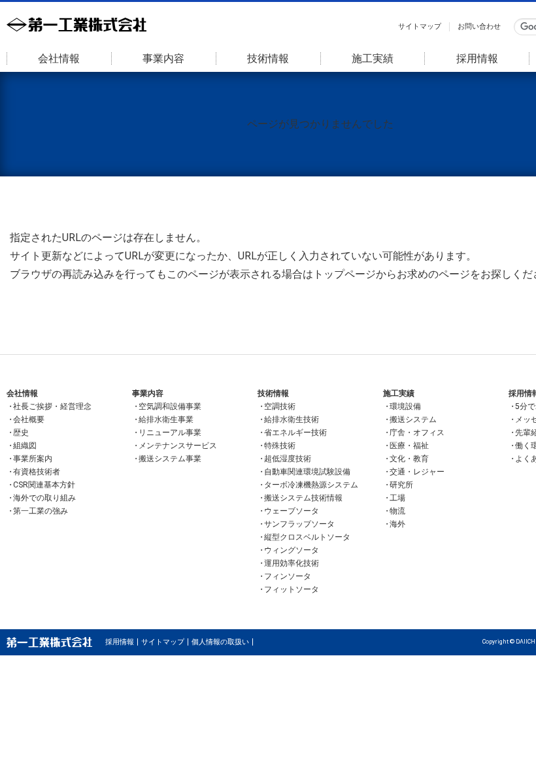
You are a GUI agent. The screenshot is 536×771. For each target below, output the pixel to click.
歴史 (21, 432)
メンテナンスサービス (178, 445)
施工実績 (373, 58)
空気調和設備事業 (170, 406)
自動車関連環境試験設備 (307, 471)
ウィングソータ (291, 550)
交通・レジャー (417, 471)
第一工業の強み (40, 511)
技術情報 (268, 58)
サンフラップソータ (299, 524)
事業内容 (163, 58)
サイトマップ (419, 26)
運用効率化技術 (291, 563)
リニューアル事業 (170, 432)
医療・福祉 (409, 445)
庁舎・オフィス (417, 432)
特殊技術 (279, 445)
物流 (397, 511)
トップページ (344, 274)
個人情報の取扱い (220, 642)
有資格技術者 (36, 471)
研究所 (401, 484)
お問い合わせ (479, 26)
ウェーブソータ (291, 511)
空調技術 (279, 406)
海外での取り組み (44, 497)
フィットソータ (291, 589)
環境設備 (405, 406)
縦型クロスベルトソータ (307, 537)
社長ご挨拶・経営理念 (52, 406)
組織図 (25, 445)
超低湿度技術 (287, 458)
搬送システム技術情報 (303, 497)
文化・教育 (409, 458)
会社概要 (28, 419)
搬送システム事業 (170, 458)
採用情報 (477, 58)
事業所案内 (32, 458)
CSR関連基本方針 (44, 484)
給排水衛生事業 (166, 419)
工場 (397, 497)
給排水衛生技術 (291, 419)
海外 (397, 524)
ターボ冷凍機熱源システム (311, 484)
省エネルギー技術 (295, 432)
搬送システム (413, 419)
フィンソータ (287, 576)
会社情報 (59, 58)
